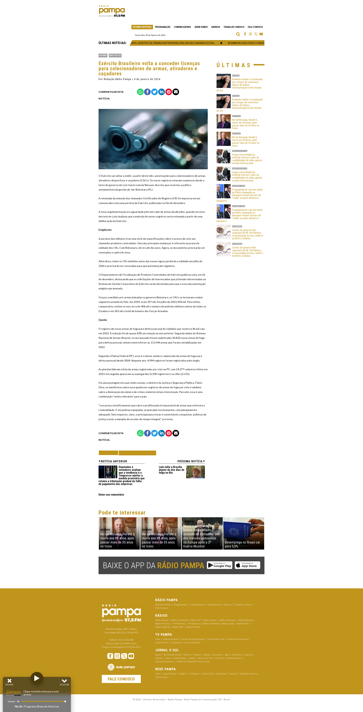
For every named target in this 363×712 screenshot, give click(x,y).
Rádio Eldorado (245, 620)
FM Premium (178, 623)
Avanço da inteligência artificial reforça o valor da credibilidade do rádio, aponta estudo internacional (247, 158)
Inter (167, 658)
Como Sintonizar (192, 642)
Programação (162, 27)
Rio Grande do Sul (172, 654)
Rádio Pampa (112, 11)
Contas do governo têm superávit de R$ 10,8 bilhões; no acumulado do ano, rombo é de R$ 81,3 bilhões (247, 234)
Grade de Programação (193, 639)
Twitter (256, 34)
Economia (217, 654)
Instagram (250, 34)
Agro (227, 654)
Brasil (158, 654)
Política (196, 654)
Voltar (109, 452)
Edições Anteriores (164, 661)
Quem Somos (201, 27)
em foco (115, 55)
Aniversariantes (234, 658)
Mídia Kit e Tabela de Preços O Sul (193, 661)
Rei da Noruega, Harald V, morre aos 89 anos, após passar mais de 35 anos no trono (245, 124)
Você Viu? (219, 658)
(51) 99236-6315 (132, 647)
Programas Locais (215, 639)
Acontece (237, 654)
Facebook (245, 34)
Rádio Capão (227, 623)
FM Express (194, 623)
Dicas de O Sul (205, 658)
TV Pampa (194, 673)
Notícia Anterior (114, 461)
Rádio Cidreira (193, 626)
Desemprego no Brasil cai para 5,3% (242, 544)
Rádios (182, 673)
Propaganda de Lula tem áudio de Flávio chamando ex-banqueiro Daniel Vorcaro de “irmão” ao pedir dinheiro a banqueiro (240, 195)
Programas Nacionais (237, 639)
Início (157, 639)
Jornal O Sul (207, 673)
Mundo (186, 654)
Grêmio (159, 658)
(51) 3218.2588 (125, 639)
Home (103, 55)
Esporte (248, 654)
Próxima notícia (190, 461)
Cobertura (176, 642)
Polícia (206, 654)
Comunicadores (182, 27)
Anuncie (215, 27)
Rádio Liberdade (227, 620)
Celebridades (179, 658)
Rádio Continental (179, 620)
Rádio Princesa (162, 623)
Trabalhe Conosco (233, 27)
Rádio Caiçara (210, 620)
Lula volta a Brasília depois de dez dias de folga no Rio (171, 469)
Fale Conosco (255, 27)
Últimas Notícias (142, 27)
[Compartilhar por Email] (175, 92)
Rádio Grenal (161, 620)
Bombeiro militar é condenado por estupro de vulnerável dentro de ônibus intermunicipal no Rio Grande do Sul (240, 85)
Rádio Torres (243, 623)
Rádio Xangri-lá (162, 626)
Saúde (192, 658)
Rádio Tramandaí (211, 623)
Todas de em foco (137, 452)
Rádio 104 (195, 620)
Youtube (261, 34)
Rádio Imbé (177, 626)
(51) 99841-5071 (128, 643)
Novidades (221, 673)
